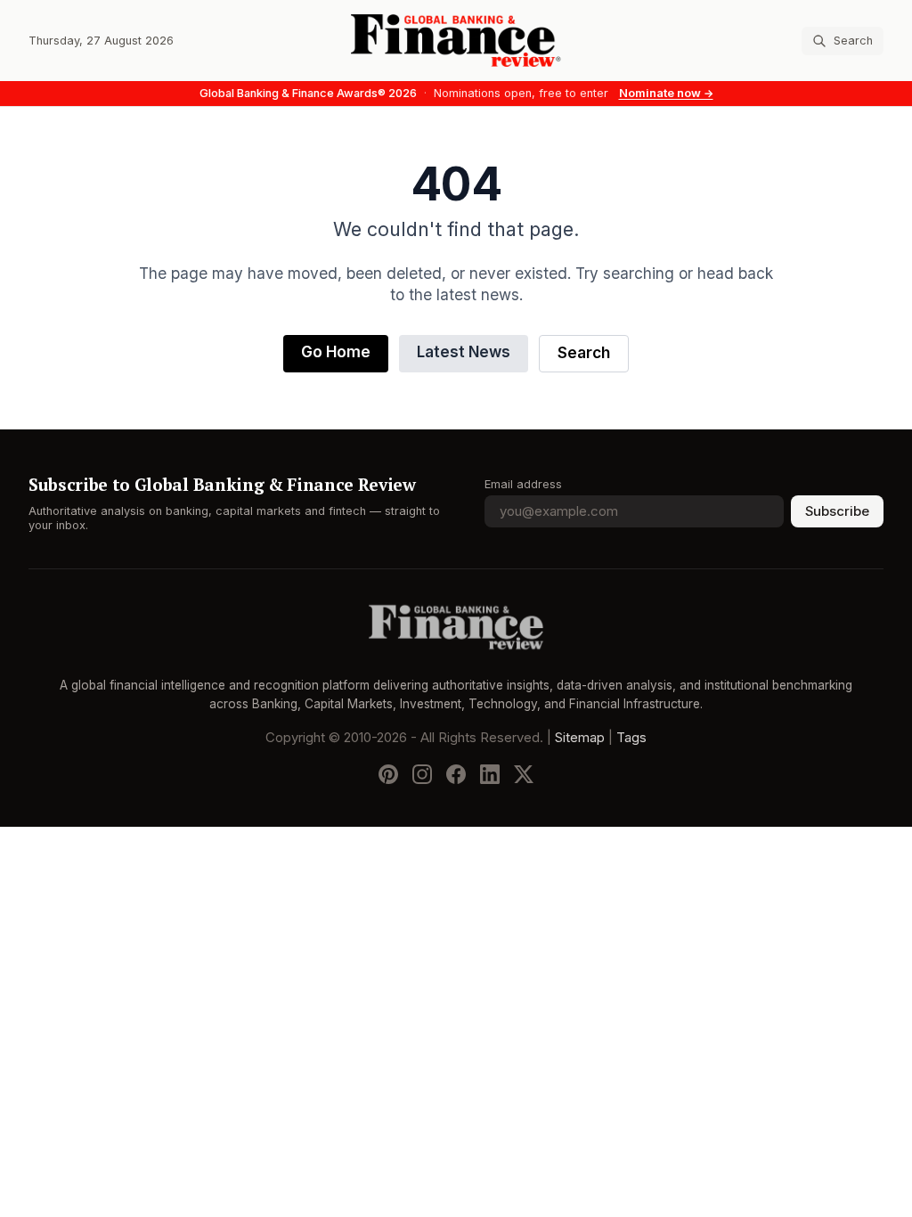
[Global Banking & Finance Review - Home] (455, 40)
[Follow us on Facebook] (456, 774)
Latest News (463, 352)
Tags (631, 738)
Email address (523, 484)
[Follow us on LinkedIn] (490, 774)
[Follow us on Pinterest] (388, 774)
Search (584, 353)
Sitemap (580, 738)
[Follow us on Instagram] (422, 774)
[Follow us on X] (523, 774)
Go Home (335, 352)
